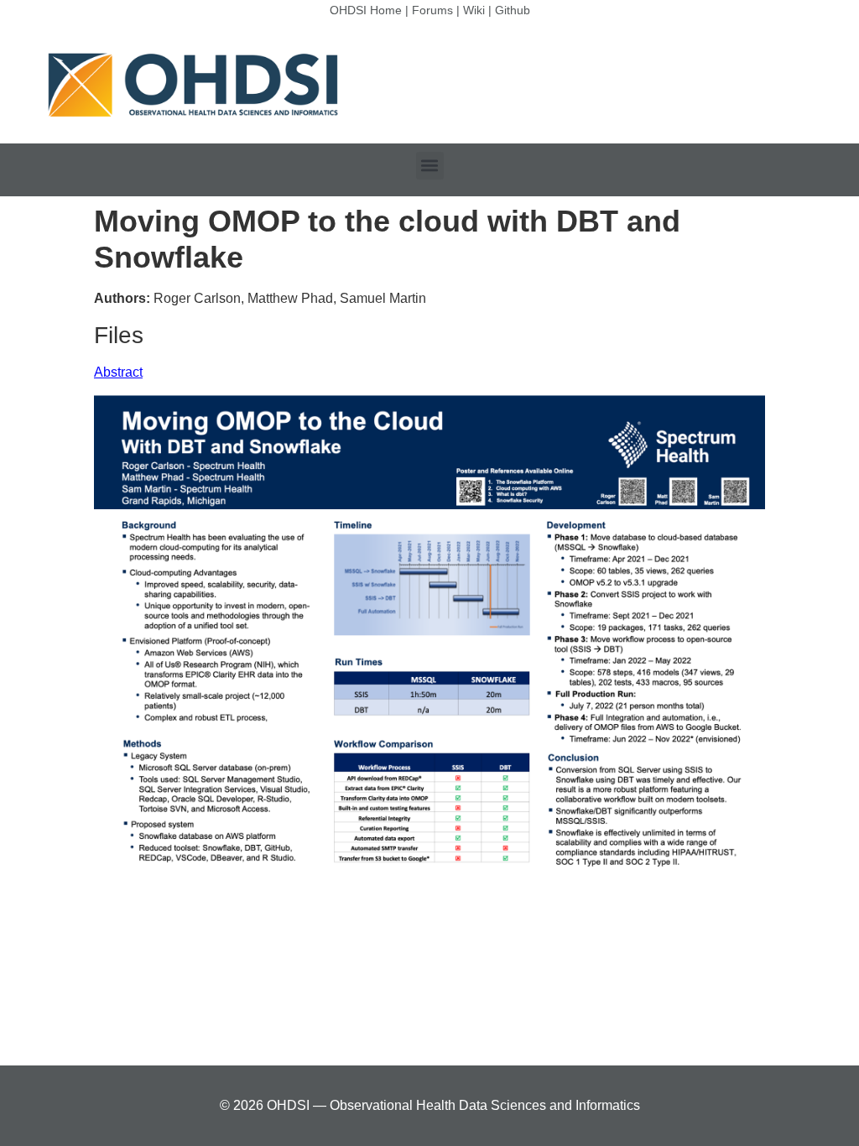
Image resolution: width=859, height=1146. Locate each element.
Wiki (474, 10)
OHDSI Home (366, 10)
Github (512, 10)
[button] (430, 166)
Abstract (118, 372)
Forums (432, 10)
